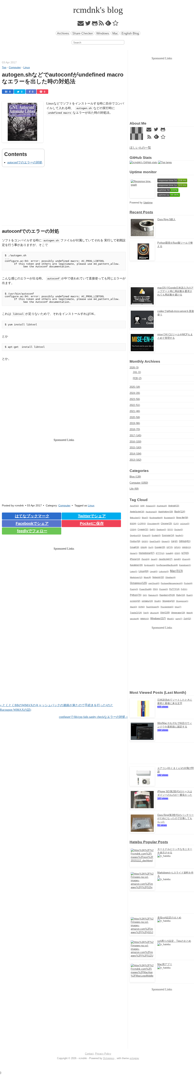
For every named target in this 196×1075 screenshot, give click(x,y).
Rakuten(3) (153, 595)
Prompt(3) (163, 589)
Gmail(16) (134, 547)
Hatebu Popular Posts (149, 842)
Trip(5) (146, 613)
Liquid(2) (154, 571)
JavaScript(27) (165, 559)
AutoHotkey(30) (165, 511)
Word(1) (170, 619)
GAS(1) (145, 541)
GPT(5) (170, 547)
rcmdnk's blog (98, 10)
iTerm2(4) (145, 559)
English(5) (156, 535)
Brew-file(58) (182, 517)
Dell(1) (152, 529)
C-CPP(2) (142, 523)
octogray (134, 1058)
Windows (102, 33)
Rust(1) (189, 595)
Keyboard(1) (149, 565)
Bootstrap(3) (169, 518)
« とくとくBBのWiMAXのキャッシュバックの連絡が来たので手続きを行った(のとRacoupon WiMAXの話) (56, 707)
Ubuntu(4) (154, 613)
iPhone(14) (135, 559)
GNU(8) (143, 547)
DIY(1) (170, 529)
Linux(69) (144, 571)
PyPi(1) (184, 589)
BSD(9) (133, 523)
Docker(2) (178, 529)
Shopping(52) (168, 601)
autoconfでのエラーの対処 (24, 162)
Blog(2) (145, 518)
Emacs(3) (146, 535)
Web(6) (189, 613)
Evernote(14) (168, 535)
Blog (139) (135, 476)
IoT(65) (185, 553)
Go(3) (150, 547)
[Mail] (81, 24)
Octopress (108, 1058)
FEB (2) (137, 378)
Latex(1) (133, 571)
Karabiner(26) (136, 565)
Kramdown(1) (185, 565)
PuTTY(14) (174, 589)
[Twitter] (88, 24)
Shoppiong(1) (182, 601)
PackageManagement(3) (172, 583)
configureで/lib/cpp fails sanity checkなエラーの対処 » (93, 716)
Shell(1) (157, 601)
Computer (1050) (139, 482)
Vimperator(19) (178, 612)
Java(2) (154, 559)
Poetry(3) (134, 589)
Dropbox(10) (135, 535)
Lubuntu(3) (164, 571)
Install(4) (169, 553)
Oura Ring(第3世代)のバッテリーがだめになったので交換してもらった (175, 818)
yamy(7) (178, 619)
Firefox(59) (135, 541)
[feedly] (108, 24)
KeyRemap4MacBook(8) (167, 565)
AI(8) (142, 506)
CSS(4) (133, 529)
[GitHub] (95, 24)
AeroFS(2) (134, 506)
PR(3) (155, 589)
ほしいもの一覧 (140, 147)
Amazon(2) (150, 506)
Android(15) (173, 505)
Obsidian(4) (170, 577)
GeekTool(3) (154, 541)
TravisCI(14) (136, 612)
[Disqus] (64, 654)
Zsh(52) (187, 618)
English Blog (130, 33)
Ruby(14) (180, 595)
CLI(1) (176, 523)
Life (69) (134, 488)
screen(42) (135, 601)
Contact (89, 1053)
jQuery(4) (186, 559)
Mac (115, 33)
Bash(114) (179, 511)
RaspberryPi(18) (167, 595)
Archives (63, 33)
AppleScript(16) (137, 511)
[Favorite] (115, 24)
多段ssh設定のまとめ (169, 917)
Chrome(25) (166, 523)
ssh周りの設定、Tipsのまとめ (174, 941)
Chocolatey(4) (153, 523)
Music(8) (147, 577)
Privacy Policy (103, 1053)
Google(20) (160, 547)
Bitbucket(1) (135, 518)
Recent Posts (141, 212)
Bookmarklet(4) (156, 518)
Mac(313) (176, 571)
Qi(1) (145, 595)
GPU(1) (177, 547)
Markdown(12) (136, 577)
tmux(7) (178, 607)
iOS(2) (177, 553)
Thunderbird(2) (166, 607)
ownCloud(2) (153, 583)
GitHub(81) (184, 541)
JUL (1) (137, 372)
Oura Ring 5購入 (166, 219)
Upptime (148, 202)
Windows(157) (158, 618)
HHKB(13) (186, 547)
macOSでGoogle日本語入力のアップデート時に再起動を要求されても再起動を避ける (175, 291)
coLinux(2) (184, 523)
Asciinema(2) (151, 512)
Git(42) (174, 541)
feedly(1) (179, 535)
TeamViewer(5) (152, 607)
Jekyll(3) (177, 559)
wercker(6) (134, 619)
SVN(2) (141, 607)
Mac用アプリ (164, 964)
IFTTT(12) (160, 553)
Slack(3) (133, 607)
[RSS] (101, 24)
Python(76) (135, 595)
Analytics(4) (162, 506)
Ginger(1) (166, 541)
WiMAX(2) (144, 619)
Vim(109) (165, 612)
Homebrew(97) (146, 553)
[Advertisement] (64, 198)
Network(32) (158, 577)
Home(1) (133, 553)
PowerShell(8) (145, 589)
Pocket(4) (188, 583)
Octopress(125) (138, 583)
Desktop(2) (161, 529)
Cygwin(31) (143, 529)
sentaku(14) (147, 601)
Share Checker (82, 33)
